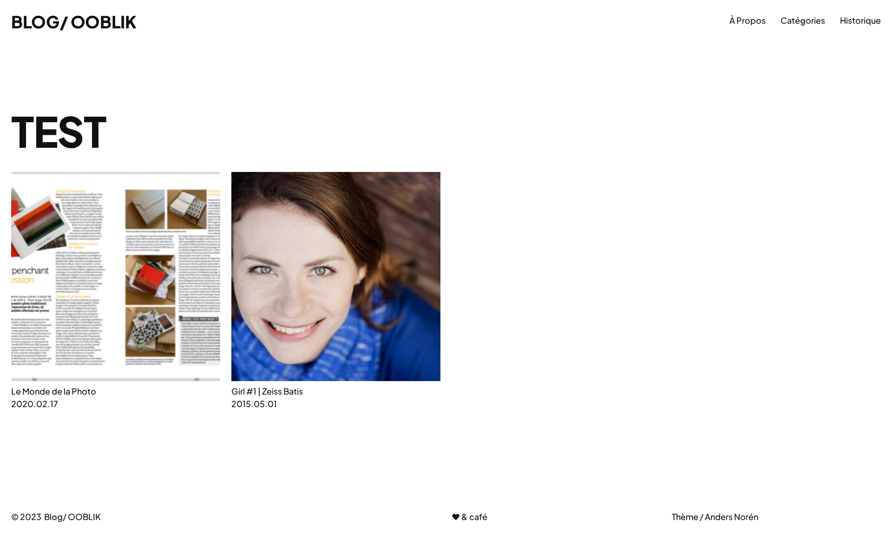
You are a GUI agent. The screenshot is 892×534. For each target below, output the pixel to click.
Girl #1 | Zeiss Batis (267, 391)
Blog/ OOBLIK (74, 21)
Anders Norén (731, 516)
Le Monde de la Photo (53, 391)
